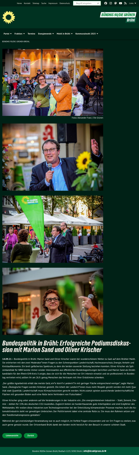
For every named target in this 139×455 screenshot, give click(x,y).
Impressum (52, 3)
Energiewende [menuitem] (44, 33)
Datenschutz (65, 3)
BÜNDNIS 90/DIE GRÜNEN (118, 15)
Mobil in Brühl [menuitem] (63, 33)
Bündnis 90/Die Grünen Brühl (16, 41)
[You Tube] (120, 3)
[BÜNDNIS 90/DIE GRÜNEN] (8, 17)
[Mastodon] (115, 3)
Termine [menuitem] (31, 33)
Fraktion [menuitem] (18, 33)
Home (19, 3)
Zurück (30, 435)
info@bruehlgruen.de (93, 451)
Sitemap (36, 3)
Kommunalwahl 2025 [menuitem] (85, 33)
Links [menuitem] (131, 3)
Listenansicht (12, 435)
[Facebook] (106, 3)
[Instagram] (110, 3)
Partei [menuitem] (6, 33)
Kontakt (27, 3)
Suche (43, 3)
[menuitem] (19, 3)
